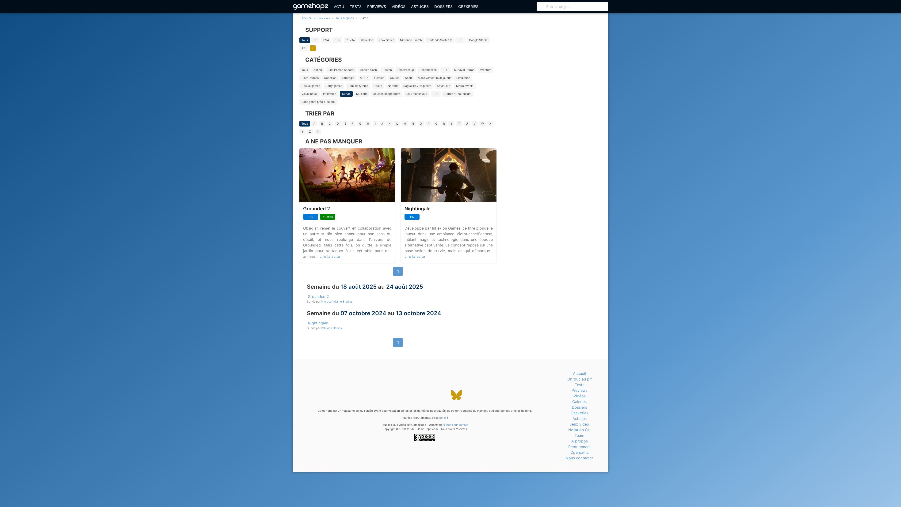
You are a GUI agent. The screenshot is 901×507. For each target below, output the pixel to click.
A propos (579, 441)
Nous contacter (579, 458)
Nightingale (418, 208)
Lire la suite (330, 256)
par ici (443, 417)
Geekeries (468, 6)
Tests (356, 6)
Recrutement (579, 446)
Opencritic (579, 452)
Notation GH (579, 429)
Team (579, 435)
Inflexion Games (331, 328)
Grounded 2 (316, 208)
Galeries (579, 401)
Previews (376, 6)
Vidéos (398, 6)
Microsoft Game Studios (336, 301)
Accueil (579, 373)
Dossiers (443, 6)
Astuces (420, 6)
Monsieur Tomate (457, 424)
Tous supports (345, 18)
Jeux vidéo (579, 424)
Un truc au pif (579, 379)
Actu (339, 6)
